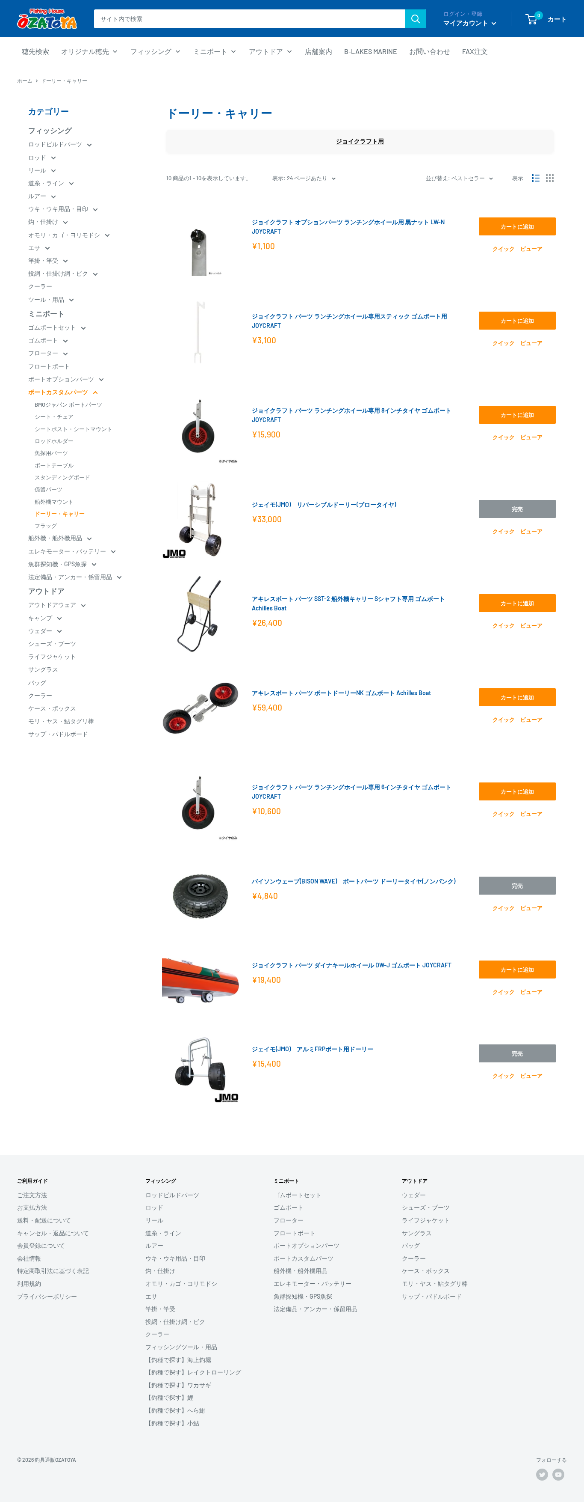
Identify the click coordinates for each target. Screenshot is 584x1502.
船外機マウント (54, 501)
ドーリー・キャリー (60, 513)
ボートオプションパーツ (61, 379)
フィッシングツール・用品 (181, 1346)
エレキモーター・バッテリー (67, 551)
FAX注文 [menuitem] (475, 51)
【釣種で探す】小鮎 (172, 1423)
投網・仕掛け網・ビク (58, 273)
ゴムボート (43, 340)
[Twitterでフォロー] (542, 1475)
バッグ (37, 682)
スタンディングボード (62, 477)
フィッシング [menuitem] (150, 51)
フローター (43, 353)
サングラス (43, 669)
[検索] (415, 18)
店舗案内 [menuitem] (318, 51)
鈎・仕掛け (43, 221)
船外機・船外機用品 (55, 537)
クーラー (40, 286)
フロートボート (49, 366)
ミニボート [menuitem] (210, 51)
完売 (517, 509)
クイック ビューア (518, 248)
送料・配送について (44, 1220)
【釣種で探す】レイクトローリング (193, 1372)
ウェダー (40, 630)
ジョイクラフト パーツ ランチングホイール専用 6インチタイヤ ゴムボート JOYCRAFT (351, 791)
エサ (34, 247)
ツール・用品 (46, 299)
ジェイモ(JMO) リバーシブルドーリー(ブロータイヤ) (324, 504)
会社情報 (29, 1258)
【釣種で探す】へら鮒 (175, 1410)
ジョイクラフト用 (360, 141)
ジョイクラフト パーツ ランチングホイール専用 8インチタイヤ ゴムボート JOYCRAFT (351, 415)
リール (37, 170)
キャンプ (40, 618)
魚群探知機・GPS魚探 (58, 564)
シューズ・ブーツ (52, 643)
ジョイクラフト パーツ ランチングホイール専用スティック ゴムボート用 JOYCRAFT (349, 320)
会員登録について (41, 1245)
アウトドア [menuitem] (266, 51)
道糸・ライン (46, 183)
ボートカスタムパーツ (58, 392)
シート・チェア (54, 416)
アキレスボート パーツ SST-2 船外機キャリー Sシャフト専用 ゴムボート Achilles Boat (348, 603)
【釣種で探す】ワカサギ (178, 1385)
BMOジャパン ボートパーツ (68, 404)
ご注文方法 (32, 1195)
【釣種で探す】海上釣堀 (178, 1359)
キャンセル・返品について (53, 1233)
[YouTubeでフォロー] (558, 1475)
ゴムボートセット (52, 327)
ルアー (37, 195)
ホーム (24, 80)
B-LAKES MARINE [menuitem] (370, 51)
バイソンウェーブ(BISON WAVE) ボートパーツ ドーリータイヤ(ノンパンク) (353, 881)
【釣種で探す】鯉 (169, 1397)
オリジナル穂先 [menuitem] (85, 51)
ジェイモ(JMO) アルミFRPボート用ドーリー (312, 1049)
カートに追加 (517, 226)
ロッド (37, 157)
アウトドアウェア (52, 604)
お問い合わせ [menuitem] (429, 51)
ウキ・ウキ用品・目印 (58, 208)
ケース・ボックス (52, 708)
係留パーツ (48, 489)
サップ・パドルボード (58, 734)
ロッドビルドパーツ (55, 144)
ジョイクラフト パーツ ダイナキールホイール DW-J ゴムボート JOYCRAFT (351, 965)
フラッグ (46, 525)
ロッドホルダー (54, 440)
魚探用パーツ (51, 452)
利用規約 (29, 1283)
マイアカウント (466, 23)
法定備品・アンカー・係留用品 (70, 576)
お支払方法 (32, 1207)
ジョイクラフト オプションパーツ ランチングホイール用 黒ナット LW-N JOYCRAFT (348, 226)
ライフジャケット (52, 656)
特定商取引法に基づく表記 (53, 1270)
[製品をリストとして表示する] (536, 178)
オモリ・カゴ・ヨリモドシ (64, 234)
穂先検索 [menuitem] (35, 51)
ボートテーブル (54, 465)
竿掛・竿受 (43, 260)
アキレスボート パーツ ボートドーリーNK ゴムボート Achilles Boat (341, 692)
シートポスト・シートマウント (73, 428)
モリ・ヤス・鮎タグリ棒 (61, 721)
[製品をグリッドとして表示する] (550, 178)
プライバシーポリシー (47, 1296)
